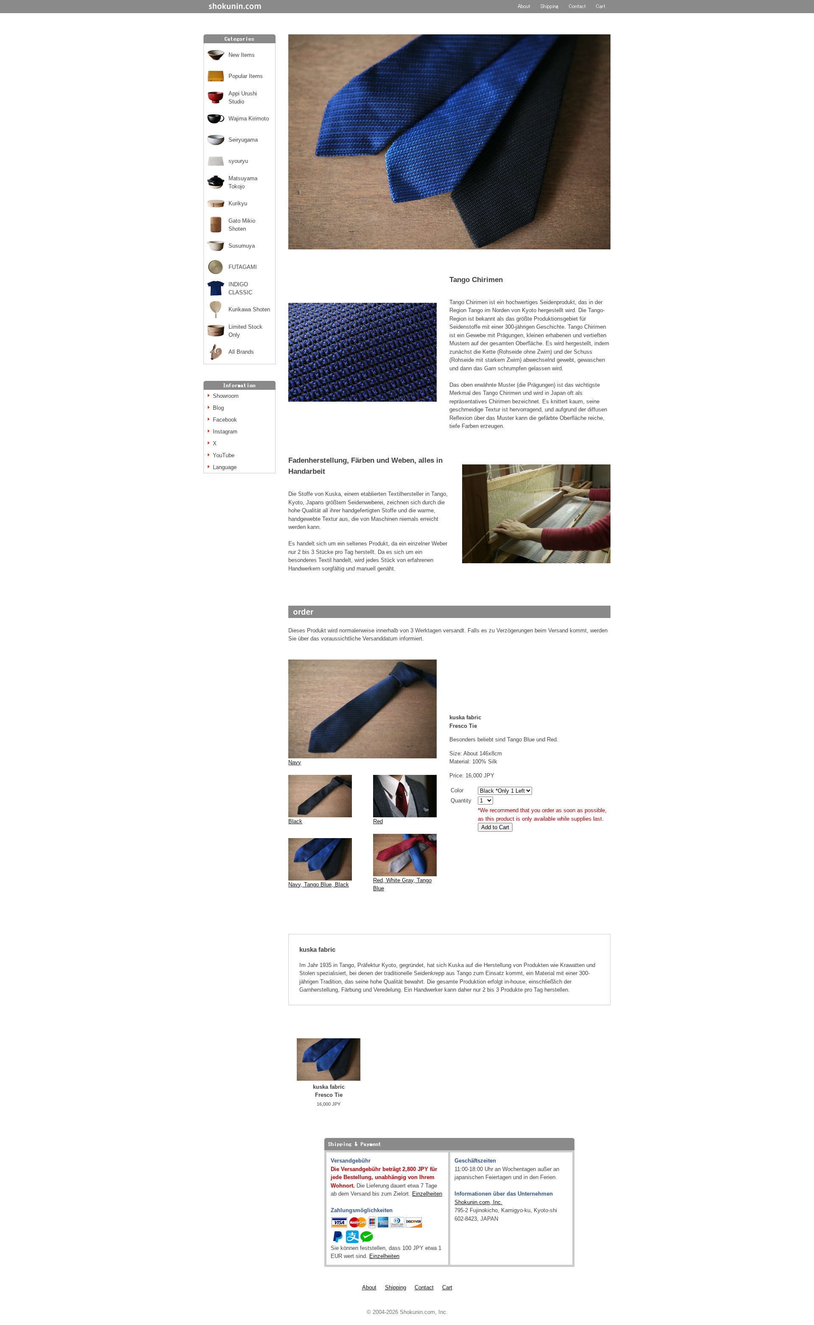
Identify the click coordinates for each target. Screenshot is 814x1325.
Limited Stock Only (245, 331)
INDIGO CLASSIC (240, 288)
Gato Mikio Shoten (242, 225)
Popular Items (246, 76)
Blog (218, 408)
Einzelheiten (427, 1194)
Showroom (226, 396)
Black (295, 821)
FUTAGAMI (243, 267)
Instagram (225, 431)
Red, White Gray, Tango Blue (402, 884)
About (369, 1287)
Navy (294, 762)
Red (378, 821)
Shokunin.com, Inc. (478, 1202)
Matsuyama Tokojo (243, 182)
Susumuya (242, 246)
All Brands (241, 352)
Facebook (225, 420)
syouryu (238, 161)
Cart (447, 1287)
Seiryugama (243, 140)
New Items (242, 55)
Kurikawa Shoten (249, 309)
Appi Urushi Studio (243, 97)
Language (225, 467)
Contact (424, 1287)
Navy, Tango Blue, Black (318, 884)
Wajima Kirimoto (249, 118)
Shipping (395, 1287)
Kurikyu (238, 203)
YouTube (223, 455)
